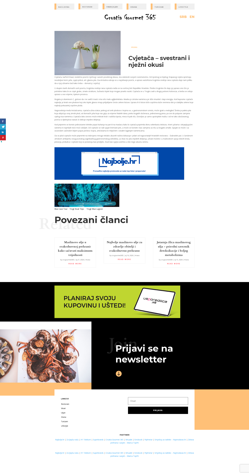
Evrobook (138, 439)
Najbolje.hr (59, 439)
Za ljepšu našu (72, 439)
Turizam (64, 421)
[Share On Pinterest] (3, 137)
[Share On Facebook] (3, 121)
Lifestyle (64, 426)
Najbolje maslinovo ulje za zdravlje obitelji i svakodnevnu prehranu (124, 246)
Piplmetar (148, 439)
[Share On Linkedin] (3, 132)
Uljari (63, 412)
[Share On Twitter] (3, 126)
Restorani (65, 404)
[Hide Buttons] (1, 142)
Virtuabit (128, 439)
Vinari (63, 408)
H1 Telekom (86, 439)
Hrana (134, 47)
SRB (183, 17)
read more (75, 264)
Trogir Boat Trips (77, 209)
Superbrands (98, 439)
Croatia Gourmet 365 (114, 439)
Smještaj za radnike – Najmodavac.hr (170, 439)
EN (192, 17)
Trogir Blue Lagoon (95, 209)
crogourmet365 (68, 260)
